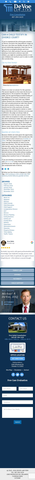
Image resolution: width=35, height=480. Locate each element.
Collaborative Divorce (10, 209)
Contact (26, 370)
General (6, 222)
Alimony (6, 201)
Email (15, 1)
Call (10, 1)
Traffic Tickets (8, 234)
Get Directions (17, 358)
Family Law (7, 219)
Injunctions (7, 224)
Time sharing (8, 232)
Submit (17, 422)
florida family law (13, 176)
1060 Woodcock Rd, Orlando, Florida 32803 (17, 475)
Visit (20, 1)
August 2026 (8, 184)
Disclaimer (17, 370)
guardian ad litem (24, 176)
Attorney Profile (9, 303)
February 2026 (8, 186)
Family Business (9, 217)
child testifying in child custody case (15, 174)
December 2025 (9, 189)
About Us (7, 197)
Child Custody (8, 203)
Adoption (6, 199)
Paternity (7, 228)
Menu (28, 1)
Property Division (9, 230)
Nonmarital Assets (9, 226)
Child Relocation (9, 205)
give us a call (9, 161)
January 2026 (8, 187)
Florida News (8, 220)
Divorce (6, 213)
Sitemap (18, 478)
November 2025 (9, 191)
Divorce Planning (9, 215)
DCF (5, 211)
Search (24, 1)
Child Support (8, 207)
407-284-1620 (17, 17)
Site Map (9, 370)
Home (6, 1)
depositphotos (13, 85)
